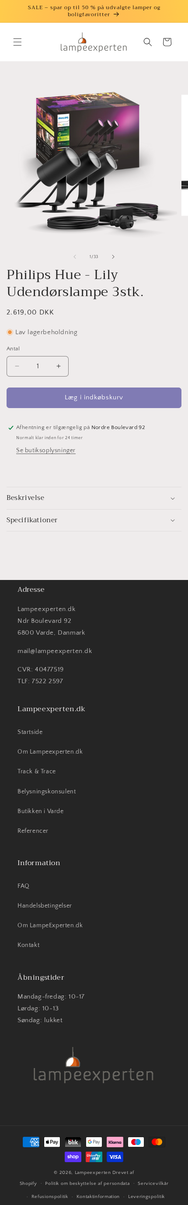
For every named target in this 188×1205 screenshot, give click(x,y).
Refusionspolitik (49, 1196)
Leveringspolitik (146, 1196)
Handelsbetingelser (44, 905)
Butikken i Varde (40, 811)
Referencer (33, 831)
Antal (13, 349)
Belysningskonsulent (46, 791)
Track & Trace (36, 771)
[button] (17, 42)
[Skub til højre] (113, 256)
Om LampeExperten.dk (50, 925)
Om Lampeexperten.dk (50, 751)
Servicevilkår (153, 1183)
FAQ (23, 886)
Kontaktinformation (98, 1196)
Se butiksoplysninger (46, 450)
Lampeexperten (93, 1172)
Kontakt (28, 945)
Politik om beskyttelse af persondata (87, 1183)
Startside (29, 732)
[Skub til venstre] (74, 256)
